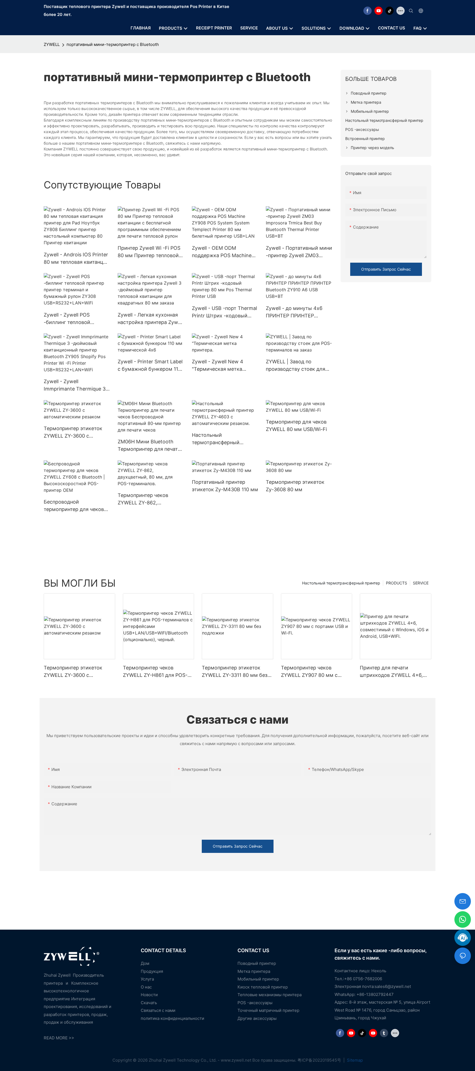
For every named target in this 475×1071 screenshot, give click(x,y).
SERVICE (421, 583)
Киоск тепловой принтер (263, 987)
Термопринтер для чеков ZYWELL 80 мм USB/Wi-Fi (296, 425)
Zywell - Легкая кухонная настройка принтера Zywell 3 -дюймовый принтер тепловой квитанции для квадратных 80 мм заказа (150, 319)
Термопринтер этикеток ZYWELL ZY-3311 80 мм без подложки (234, 672)
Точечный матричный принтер (268, 1010)
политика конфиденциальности (172, 1018)
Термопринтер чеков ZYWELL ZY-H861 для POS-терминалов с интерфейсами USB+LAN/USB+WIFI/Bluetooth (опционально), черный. (158, 672)
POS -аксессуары (255, 1002)
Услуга (147, 979)
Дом (145, 963)
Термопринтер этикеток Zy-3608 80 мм (295, 485)
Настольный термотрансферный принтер (341, 583)
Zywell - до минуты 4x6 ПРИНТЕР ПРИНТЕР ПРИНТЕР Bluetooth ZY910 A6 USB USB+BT (297, 312)
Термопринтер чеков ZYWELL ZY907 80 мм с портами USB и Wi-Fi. (309, 672)
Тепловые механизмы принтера (270, 994)
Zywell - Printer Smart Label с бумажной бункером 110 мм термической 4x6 (150, 366)
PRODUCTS (396, 583)
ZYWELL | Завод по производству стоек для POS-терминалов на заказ (297, 366)
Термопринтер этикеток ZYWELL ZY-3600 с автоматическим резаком (75, 432)
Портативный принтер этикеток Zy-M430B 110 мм (225, 485)
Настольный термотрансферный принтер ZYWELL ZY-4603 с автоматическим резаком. (223, 439)
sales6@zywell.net (393, 986)
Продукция (152, 971)
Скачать (149, 1002)
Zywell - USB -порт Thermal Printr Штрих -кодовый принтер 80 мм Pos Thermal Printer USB (224, 312)
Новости (149, 994)
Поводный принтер (257, 963)
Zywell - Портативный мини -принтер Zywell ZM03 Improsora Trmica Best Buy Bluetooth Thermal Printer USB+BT (299, 252)
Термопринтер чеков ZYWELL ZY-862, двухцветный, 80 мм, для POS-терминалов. (148, 499)
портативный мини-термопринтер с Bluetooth (113, 44)
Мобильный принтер (258, 979)
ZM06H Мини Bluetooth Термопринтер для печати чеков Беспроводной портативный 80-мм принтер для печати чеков (149, 446)
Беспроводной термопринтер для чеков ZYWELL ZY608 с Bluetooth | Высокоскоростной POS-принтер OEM (76, 506)
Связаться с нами (158, 1010)
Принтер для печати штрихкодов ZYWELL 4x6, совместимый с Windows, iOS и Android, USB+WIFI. (391, 672)
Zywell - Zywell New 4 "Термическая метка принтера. (217, 366)
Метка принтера (254, 971)
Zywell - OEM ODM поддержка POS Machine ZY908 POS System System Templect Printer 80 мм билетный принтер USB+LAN (224, 252)
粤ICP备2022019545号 (319, 1060)
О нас (146, 987)
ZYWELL (52, 44)
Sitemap (354, 1060)
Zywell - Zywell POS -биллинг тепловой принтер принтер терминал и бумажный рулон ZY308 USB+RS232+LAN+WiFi (76, 319)
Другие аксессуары (257, 1018)
